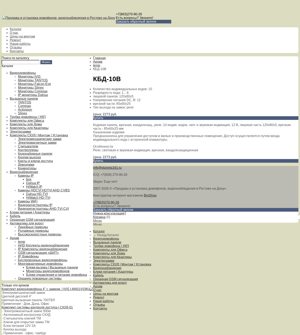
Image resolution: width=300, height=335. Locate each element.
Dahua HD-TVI (37, 194)
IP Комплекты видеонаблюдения (42, 249)
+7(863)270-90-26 (129, 14)
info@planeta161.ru (107, 167)
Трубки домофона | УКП (28, 117)
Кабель (15, 216)
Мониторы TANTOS (33, 80)
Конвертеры (27, 168)
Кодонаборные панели (35, 153)
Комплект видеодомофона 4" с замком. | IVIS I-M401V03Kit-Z (47, 289)
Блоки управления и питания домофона (56, 274)
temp (21, 241)
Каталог (16, 29)
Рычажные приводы (33, 230)
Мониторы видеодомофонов (48, 271)
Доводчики (26, 164)
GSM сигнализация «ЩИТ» (38, 252)
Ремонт (15, 40)
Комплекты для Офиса (27, 120)
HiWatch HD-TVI (38, 197)
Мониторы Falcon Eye (34, 84)
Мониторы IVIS (29, 76)
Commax (24, 106)
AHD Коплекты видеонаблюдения (43, 245)
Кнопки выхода (29, 157)
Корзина (99, 217)
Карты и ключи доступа (35, 161)
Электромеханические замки (39, 139)
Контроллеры (28, 150)
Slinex (22, 113)
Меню (97, 220)
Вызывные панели (24, 98)
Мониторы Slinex (31, 87)
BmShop (150, 195)
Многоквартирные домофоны (40, 263)
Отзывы (16, 47)
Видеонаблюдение (24, 172)
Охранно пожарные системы (40, 278)
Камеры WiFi (28, 201)
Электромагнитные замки (37, 142)
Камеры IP (26, 175)
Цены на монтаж (22, 36)
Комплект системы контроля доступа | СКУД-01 (37, 307)
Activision (25, 109)
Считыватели (28, 146)
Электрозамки (20, 131)
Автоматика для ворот (27, 223)
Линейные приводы (33, 227)
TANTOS (24, 102)
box (28, 179)
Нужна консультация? (109, 213)
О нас (14, 32)
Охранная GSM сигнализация (32, 219)
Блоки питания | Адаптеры (30, 212)
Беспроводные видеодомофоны (42, 260)
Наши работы (20, 43)
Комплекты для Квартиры (29, 128)
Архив (14, 238)
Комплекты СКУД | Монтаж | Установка (39, 135)
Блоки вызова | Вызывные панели (52, 267)
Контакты (17, 51)
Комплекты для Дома (26, 124)
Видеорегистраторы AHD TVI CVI (43, 208)
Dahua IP (33, 183)
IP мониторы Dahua (33, 95)
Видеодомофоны (23, 73)
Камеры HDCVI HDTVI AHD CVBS (44, 190)
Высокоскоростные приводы (39, 234)
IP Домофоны (28, 256)
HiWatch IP (34, 186)
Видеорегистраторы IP (35, 205)
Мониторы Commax (33, 91)
